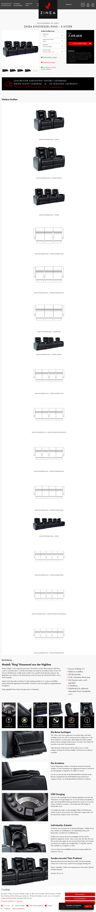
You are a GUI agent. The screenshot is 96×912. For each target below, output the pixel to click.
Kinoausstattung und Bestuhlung (6, 4)
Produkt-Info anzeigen (49, 62)
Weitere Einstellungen (18, 909)
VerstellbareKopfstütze (71, 725)
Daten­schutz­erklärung (8, 901)
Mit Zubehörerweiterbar (87, 725)
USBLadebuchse (8, 725)
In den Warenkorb (79, 43)
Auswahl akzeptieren (80, 899)
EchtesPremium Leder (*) (24, 725)
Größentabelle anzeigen (49, 57)
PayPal (50, 906)
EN (83, 5)
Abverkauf (69, 4)
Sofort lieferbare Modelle (38, 87)
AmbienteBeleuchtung (40, 725)
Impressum (19, 901)
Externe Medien (20, 906)
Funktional (7, 909)
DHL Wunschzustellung (36, 906)
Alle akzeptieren (80, 894)
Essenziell (7, 906)
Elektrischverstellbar (55, 725)
